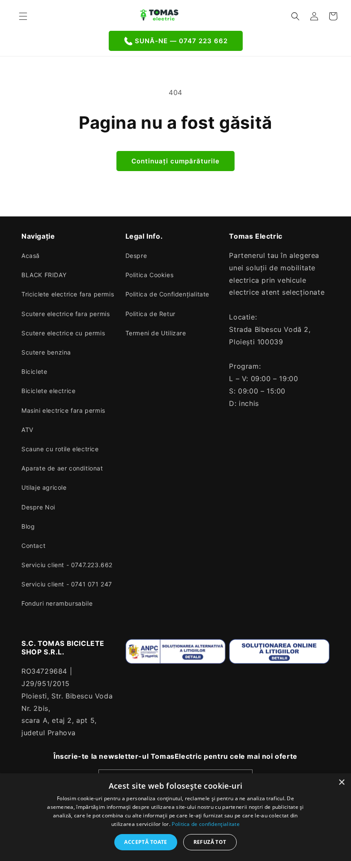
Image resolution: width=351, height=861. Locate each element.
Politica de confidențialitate (206, 824)
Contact (33, 545)
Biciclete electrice (48, 390)
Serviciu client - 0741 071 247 (66, 584)
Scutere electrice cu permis (63, 333)
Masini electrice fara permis (63, 410)
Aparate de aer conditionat (62, 468)
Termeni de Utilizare (155, 333)
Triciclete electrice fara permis (67, 294)
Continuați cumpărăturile (175, 161)
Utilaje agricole (44, 487)
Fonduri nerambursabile (56, 603)
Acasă (30, 255)
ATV (27, 429)
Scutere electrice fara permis (65, 313)
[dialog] (175, 817)
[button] (23, 16)
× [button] (341, 782)
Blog (28, 526)
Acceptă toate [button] (145, 842)
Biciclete (34, 371)
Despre (136, 255)
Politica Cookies (149, 274)
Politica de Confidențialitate (167, 294)
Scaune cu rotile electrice (60, 449)
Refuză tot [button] (209, 842)
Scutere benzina (46, 352)
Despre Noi (38, 507)
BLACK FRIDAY (43, 274)
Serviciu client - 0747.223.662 (67, 564)
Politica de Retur (150, 313)
